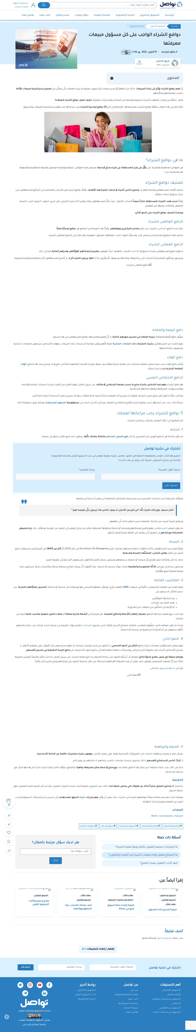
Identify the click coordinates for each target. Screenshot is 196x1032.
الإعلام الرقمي (174, 995)
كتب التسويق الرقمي (85, 995)
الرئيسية (169, 15)
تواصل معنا (28, 15)
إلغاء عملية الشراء (150, 826)
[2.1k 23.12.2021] (119, 889)
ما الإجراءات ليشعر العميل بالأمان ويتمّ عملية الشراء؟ (146, 847)
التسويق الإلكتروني (150, 15)
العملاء (148, 754)
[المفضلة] (8, 833)
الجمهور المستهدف (55, 403)
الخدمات (135, 251)
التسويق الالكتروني (86, 990)
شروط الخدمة (131, 1008)
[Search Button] (44, 5)
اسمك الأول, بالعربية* (169, 470)
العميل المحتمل (115, 437)
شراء (82, 797)
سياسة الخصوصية (128, 1003)
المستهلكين (160, 528)
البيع (147, 767)
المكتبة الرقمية (102, 15)
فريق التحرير (162, 61)
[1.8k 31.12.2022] (34, 889)
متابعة (139, 64)
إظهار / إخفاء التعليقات (98, 949)
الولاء (23, 364)
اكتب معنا (44, 15)
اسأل (55, 860)
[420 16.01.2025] (77, 889)
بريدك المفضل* (87, 470)
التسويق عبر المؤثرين (170, 1008)
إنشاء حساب (21, 7)
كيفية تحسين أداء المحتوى (162, 910)
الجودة (167, 172)
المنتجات (86, 625)
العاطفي (162, 229)
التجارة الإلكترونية (125, 15)
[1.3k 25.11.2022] (162, 889)
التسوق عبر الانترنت (127, 826)
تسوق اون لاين (107, 826)
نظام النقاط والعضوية (126, 995)
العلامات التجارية (122, 344)
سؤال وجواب (82, 15)
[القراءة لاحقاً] (8, 842)
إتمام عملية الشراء (172, 826)
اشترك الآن (171, 485)
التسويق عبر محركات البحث (167, 1012)
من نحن (134, 990)
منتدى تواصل (62, 15)
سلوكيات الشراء (87, 826)
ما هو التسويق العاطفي (161, 668)
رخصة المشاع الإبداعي (34, 1025)
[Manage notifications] (6, 1016)
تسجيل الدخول (20, 3)
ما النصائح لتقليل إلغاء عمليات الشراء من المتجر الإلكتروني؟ (143, 855)
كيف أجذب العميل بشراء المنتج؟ (159, 863)
